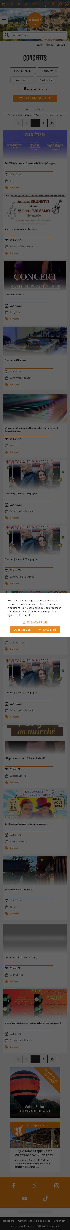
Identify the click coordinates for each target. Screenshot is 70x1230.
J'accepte (49, 629)
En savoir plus (37, 622)
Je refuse (24, 629)
